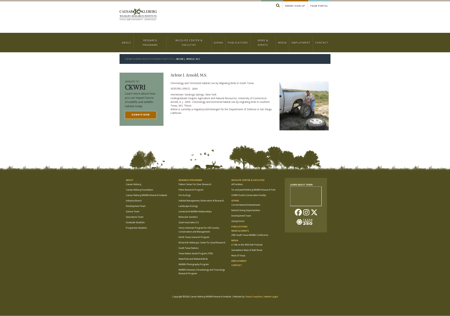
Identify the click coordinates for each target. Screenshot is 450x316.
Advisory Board (134, 200)
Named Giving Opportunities (245, 210)
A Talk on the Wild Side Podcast (246, 244)
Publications (238, 42)
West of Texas (238, 255)
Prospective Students (136, 227)
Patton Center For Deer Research (195, 184)
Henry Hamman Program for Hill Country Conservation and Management (199, 229)
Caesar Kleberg (133, 184)
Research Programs (150, 42)
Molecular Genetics (188, 216)
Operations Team (134, 216)
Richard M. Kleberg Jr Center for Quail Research (202, 242)
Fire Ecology (185, 195)
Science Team (132, 211)
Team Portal (319, 5)
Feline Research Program (191, 189)
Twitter (314, 213)
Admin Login (271, 296)
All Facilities (237, 184)
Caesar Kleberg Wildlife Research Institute (149, 59)
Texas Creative (253, 296)
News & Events (263, 42)
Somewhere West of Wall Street (246, 250)
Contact (321, 42)
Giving (218, 42)
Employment (300, 42)
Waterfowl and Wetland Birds (193, 258)
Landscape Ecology (188, 206)
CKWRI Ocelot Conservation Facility (248, 195)
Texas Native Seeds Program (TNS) (196, 253)
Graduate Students (135, 222)
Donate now (141, 114)
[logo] (138, 14)
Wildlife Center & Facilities (188, 42)
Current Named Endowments (245, 204)
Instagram (306, 213)
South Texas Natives (188, 248)
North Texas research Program (194, 237)
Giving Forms (237, 221)
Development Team (136, 206)
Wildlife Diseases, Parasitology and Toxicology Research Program (202, 271)
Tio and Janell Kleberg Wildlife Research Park (253, 189)
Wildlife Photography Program (194, 264)
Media (282, 42)
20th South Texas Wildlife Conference (249, 235)
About (126, 42)
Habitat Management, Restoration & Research (201, 200)
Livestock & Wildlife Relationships (195, 211)
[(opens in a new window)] (305, 222)
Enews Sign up (295, 5)
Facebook (298, 213)
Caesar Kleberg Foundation (139, 189)
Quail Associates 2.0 (189, 222)
